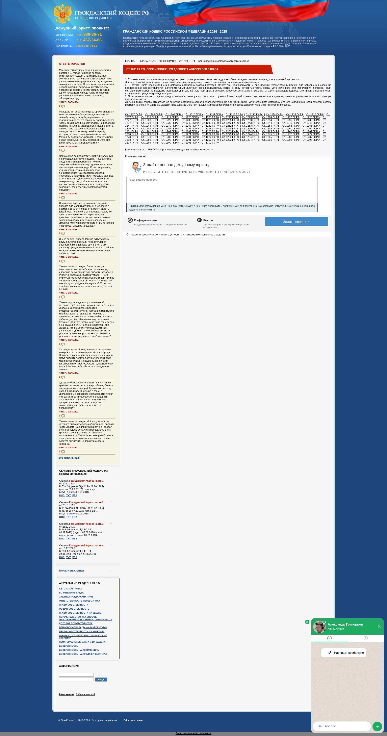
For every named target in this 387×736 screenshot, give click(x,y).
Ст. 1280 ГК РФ (170, 137)
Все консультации (69, 457)
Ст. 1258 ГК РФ (210, 128)
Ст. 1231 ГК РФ (210, 120)
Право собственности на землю (80, 613)
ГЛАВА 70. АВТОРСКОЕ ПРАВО (158, 61)
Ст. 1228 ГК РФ (149, 120)
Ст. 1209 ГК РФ (174, 114)
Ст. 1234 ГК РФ (270, 120)
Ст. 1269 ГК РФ (149, 134)
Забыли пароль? (85, 694)
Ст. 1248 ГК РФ (149, 125)
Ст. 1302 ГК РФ (210, 142)
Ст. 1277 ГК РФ (311, 134)
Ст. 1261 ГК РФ (149, 131)
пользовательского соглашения (205, 234)
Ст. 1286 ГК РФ (291, 137)
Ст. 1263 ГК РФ (210, 131)
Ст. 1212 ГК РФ (234, 114)
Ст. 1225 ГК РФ (291, 117)
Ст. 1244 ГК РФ (270, 123)
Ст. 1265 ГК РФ (270, 131)
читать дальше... (69, 102)
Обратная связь (133, 720)
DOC (62, 495)
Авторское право (70, 588)
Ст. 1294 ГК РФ (250, 139)
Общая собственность (74, 609)
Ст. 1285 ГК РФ (270, 137)
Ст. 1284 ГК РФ (250, 137)
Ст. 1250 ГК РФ (190, 125)
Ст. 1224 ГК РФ (270, 117)
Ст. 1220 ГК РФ (190, 117)
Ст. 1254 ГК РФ (270, 125)
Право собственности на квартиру (81, 631)
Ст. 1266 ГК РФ (291, 131)
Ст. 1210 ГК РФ (194, 114)
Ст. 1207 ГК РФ (133, 114)
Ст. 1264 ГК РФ (250, 131)
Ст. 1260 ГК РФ (291, 128)
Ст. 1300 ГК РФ (170, 142)
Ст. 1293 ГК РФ (230, 139)
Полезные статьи (71, 570)
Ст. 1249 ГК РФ (170, 125)
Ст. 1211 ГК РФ (214, 114)
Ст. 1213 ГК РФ (254, 114)
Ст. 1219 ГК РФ (170, 117)
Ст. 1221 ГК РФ (210, 117)
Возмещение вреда (71, 592)
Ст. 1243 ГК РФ (250, 123)
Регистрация (66, 694)
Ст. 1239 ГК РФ (170, 123)
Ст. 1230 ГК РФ (190, 120)
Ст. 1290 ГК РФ (170, 139)
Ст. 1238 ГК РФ (149, 123)
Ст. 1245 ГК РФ (291, 123)
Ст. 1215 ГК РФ (294, 114)
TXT (68, 495)
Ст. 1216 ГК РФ (315, 114)
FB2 (74, 495)
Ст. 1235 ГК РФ (291, 120)
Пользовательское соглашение (193, 733)
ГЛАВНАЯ (130, 61)
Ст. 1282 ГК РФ (210, 137)
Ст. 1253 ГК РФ (250, 125)
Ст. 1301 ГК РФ (190, 142)
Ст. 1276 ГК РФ (291, 134)
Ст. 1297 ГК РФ (311, 139)
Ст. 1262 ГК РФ (170, 131)
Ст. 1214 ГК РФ (274, 114)
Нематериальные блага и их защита (82, 642)
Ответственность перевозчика (79, 601)
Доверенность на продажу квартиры (83, 654)
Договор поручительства (76, 623)
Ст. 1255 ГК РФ (291, 125)
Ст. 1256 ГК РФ (149, 128)
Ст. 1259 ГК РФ (250, 128)
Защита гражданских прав (76, 596)
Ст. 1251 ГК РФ (210, 125)
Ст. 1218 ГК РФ (149, 117)
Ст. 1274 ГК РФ (250, 134)
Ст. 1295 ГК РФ (270, 139)
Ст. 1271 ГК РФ (190, 134)
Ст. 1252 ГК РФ (230, 125)
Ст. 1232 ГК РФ (230, 120)
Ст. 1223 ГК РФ (250, 117)
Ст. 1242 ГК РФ (230, 123)
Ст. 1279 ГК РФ (149, 137)
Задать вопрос (295, 221)
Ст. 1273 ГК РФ (230, 134)
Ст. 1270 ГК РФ (170, 134)
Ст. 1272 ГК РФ (210, 134)
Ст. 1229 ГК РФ (170, 120)
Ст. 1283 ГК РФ (230, 137)
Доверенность (68, 646)
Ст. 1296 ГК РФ (291, 139)
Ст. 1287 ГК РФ (311, 137)
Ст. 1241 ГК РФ (210, 123)
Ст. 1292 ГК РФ (210, 139)
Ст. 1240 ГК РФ (190, 123)
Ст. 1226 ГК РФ (311, 117)
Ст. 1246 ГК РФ (311, 123)
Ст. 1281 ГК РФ (190, 137)
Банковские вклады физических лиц (83, 627)
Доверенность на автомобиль (79, 650)
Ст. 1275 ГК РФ (270, 134)
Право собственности (73, 605)
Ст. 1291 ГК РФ (190, 139)
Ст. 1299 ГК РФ (149, 142)
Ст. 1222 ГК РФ (230, 117)
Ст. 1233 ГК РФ (250, 120)
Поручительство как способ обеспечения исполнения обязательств (85, 618)
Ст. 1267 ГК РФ (311, 131)
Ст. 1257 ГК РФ (170, 128)
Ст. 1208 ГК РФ (153, 114)
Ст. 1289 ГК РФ (149, 139)
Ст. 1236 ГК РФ (311, 120)
